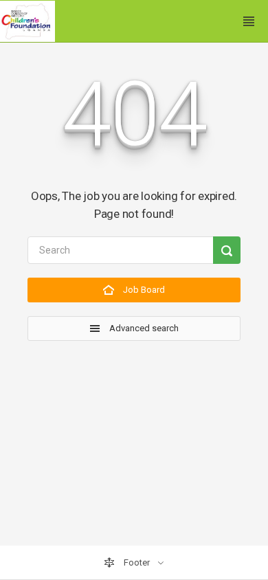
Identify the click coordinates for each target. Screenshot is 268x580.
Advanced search (143, 328)
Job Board (143, 290)
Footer (137, 562)
